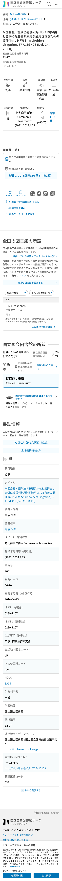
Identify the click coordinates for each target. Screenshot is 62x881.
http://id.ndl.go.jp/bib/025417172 (25, 768)
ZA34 (8, 683)
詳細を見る (52, 117)
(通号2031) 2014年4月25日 (26, 19)
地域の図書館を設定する (30, 282)
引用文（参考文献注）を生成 (24, 201)
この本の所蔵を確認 (42, 326)
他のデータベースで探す (22, 214)
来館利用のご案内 (45, 366)
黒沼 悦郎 (10, 529)
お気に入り (10, 195)
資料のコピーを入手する (15, 839)
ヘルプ (22, 275)
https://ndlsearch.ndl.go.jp (21, 749)
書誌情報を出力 (17, 207)
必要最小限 (17, 875)
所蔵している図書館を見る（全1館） (31, 175)
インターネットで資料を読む (18, 834)
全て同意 (46, 875)
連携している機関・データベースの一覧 (34, 256)
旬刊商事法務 (18, 14)
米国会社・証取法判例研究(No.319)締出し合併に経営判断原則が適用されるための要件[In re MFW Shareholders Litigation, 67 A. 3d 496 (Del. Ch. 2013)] (30, 494)
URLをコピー (21, 195)
